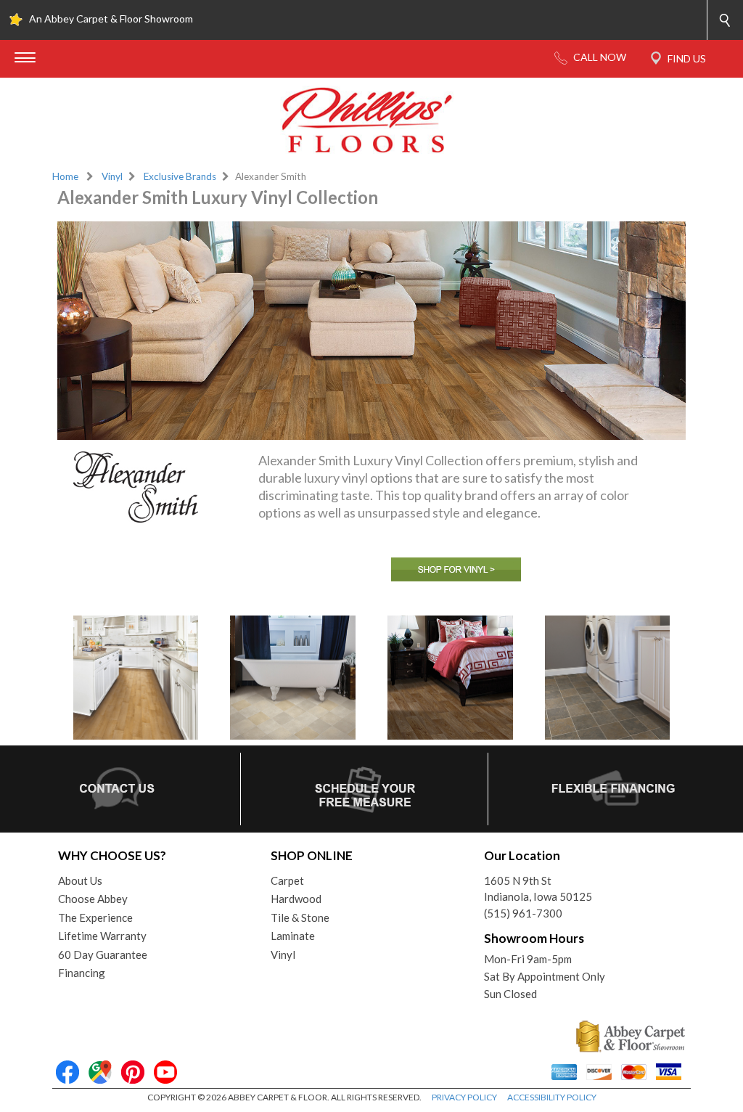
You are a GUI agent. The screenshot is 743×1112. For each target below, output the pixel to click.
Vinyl (112, 176)
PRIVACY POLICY (464, 1097)
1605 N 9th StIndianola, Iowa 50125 (538, 889)
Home (65, 176)
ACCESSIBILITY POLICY (551, 1097)
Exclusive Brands (180, 176)
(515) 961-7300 (523, 913)
